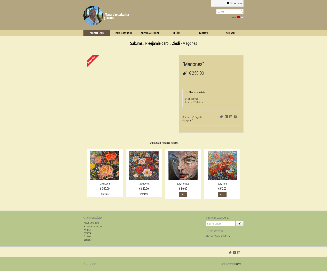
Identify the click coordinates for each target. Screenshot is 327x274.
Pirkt (183, 194)
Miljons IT (239, 263)
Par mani (203, 33)
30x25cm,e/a (183, 183)
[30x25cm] (222, 165)
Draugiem (230, 116)
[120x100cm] (104, 165)
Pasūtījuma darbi (123, 33)
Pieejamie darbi (97, 33)
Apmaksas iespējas (150, 33)
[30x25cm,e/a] (183, 165)
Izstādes (87, 239)
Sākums (136, 43)
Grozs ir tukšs (235, 3)
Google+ (235, 116)
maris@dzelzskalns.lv (220, 236)
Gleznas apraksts (196, 92)
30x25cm (222, 183)
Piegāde (177, 33)
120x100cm (104, 183)
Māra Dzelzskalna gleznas (116, 16)
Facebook (226, 116)
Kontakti (230, 33)
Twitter (221, 116)
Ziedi (176, 43)
